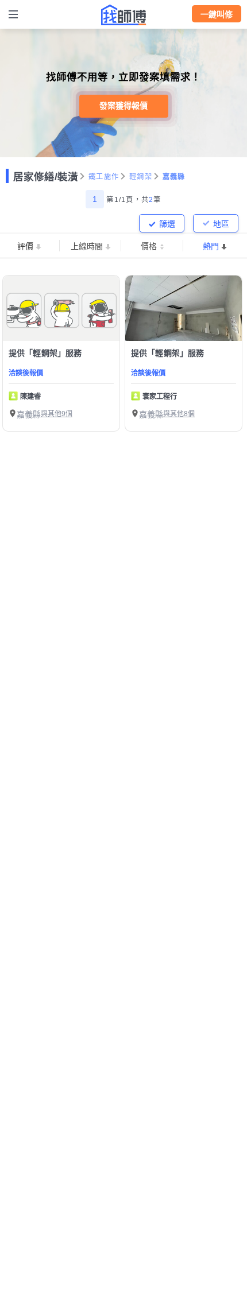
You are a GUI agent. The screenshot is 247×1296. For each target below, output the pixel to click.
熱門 (211, 246)
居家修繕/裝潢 (45, 177)
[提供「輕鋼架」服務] (61, 308)
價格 (149, 246)
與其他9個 (56, 414)
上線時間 (87, 246)
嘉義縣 (174, 177)
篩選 (167, 223)
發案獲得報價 (123, 105)
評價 (25, 246)
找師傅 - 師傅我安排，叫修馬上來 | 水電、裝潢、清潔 (123, 15)
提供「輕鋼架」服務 (45, 353)
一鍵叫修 (216, 14)
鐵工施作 (103, 177)
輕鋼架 (140, 177)
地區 (221, 223)
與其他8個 (179, 414)
